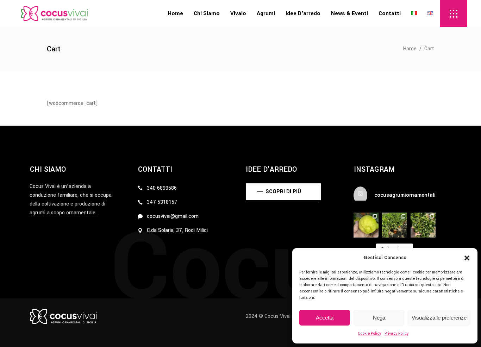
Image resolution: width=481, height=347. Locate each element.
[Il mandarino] (423, 225)
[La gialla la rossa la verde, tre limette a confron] (366, 225)
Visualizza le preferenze (439, 318)
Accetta (324, 318)
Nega (379, 318)
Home (410, 48)
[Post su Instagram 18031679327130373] (394, 225)
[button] (466, 257)
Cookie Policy (369, 333)
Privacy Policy (396, 333)
